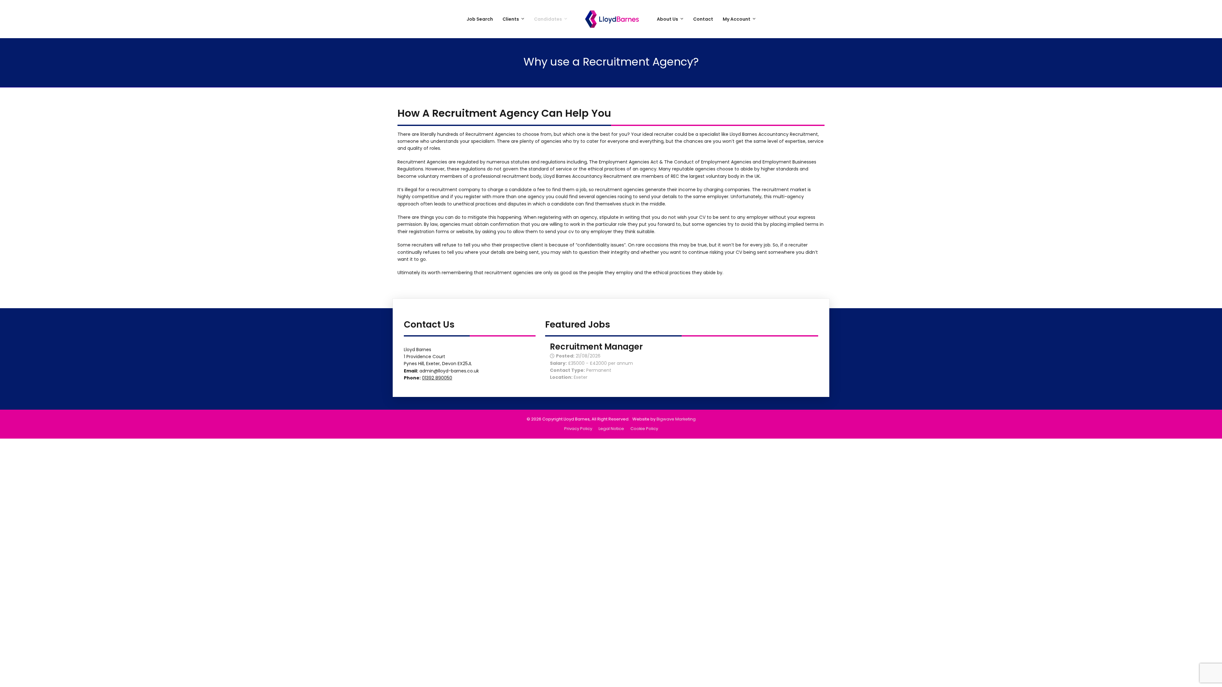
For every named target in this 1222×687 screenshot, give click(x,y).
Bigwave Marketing (676, 419)
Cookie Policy (644, 429)
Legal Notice (611, 429)
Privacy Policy (578, 429)
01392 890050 (437, 378)
